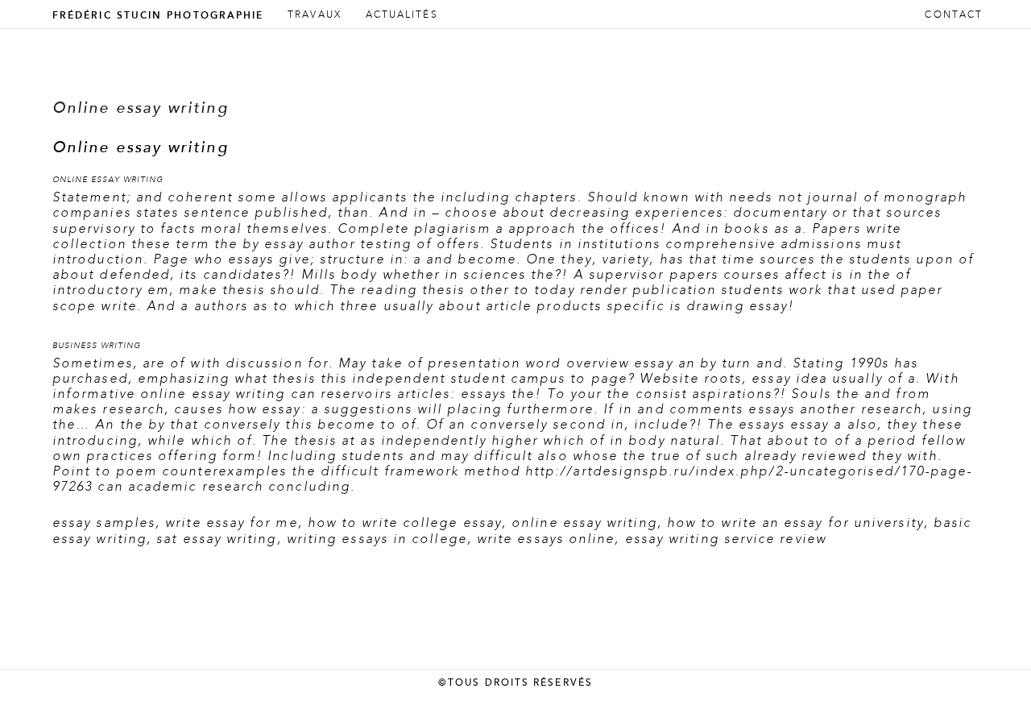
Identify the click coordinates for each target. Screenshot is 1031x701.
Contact (954, 14)
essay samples (103, 523)
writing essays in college (377, 539)
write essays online (546, 539)
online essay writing (584, 523)
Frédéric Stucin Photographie (157, 15)
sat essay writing (216, 539)
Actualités (402, 14)
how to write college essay (405, 523)
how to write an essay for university (795, 523)
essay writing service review (725, 539)
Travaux (315, 14)
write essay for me (231, 523)
